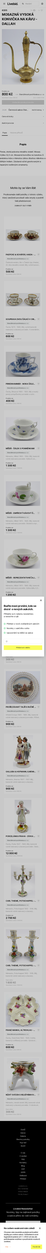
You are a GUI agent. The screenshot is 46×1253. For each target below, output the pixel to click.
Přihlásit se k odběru (23, 647)
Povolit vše (36, 1247)
